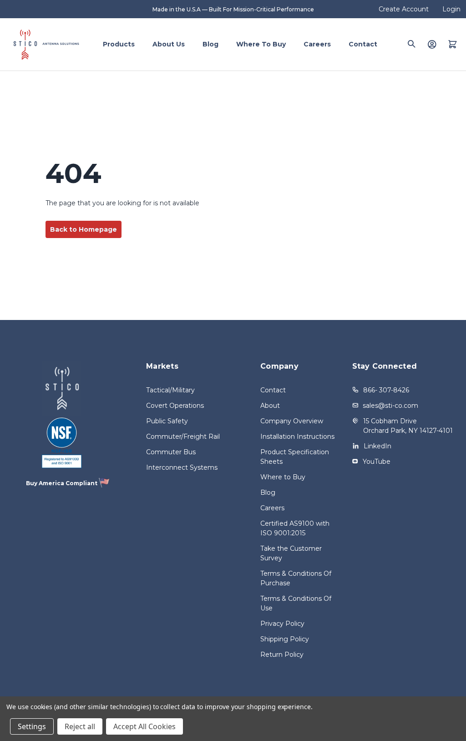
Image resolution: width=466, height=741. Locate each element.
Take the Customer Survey (291, 553)
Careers (317, 44)
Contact (363, 44)
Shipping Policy (284, 639)
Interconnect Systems (182, 467)
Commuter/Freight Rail (183, 436)
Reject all (80, 726)
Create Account (404, 9)
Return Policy (282, 654)
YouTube (376, 461)
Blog (210, 44)
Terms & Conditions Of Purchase (295, 578)
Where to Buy (261, 44)
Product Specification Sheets (294, 457)
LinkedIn (377, 446)
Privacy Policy (282, 623)
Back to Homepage (83, 229)
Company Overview (291, 421)
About (270, 405)
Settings (32, 726)
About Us (168, 44)
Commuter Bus (171, 452)
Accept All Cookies (144, 726)
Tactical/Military (170, 390)
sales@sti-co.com (390, 405)
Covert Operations (175, 405)
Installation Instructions (297, 436)
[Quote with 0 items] (452, 44)
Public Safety (167, 421)
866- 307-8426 (386, 390)
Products (119, 44)
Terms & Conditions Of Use (295, 603)
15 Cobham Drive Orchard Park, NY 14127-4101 (408, 426)
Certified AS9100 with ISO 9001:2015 (294, 528)
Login (451, 9)
